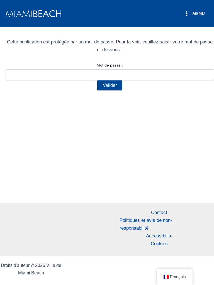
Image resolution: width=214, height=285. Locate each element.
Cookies (159, 243)
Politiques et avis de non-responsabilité (146, 224)
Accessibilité (159, 236)
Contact (159, 212)
